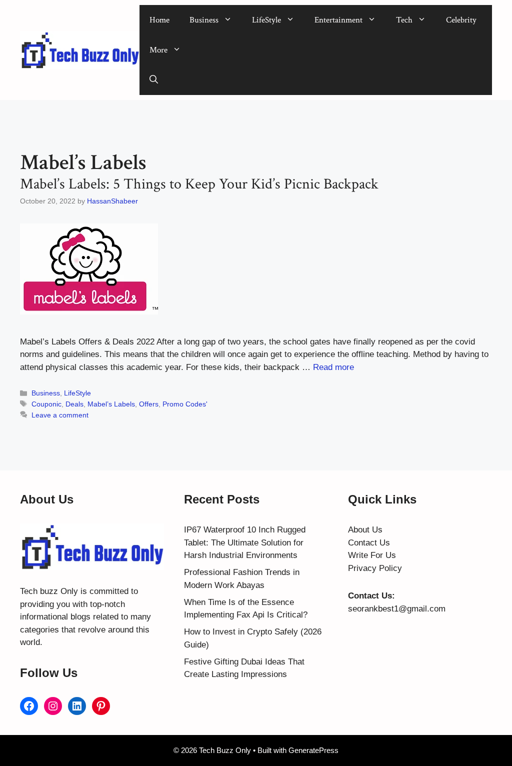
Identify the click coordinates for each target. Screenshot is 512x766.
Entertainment (338, 20)
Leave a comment (60, 415)
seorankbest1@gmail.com (397, 609)
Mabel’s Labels (111, 404)
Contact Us (369, 543)
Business (204, 20)
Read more (333, 367)
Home (160, 20)
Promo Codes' (185, 404)
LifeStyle (266, 20)
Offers (148, 404)
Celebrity (461, 20)
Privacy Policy (375, 568)
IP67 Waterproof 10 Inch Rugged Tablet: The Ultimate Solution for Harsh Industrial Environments (245, 542)
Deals (75, 404)
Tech (404, 20)
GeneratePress (313, 750)
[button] (154, 80)
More (159, 50)
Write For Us (372, 555)
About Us (365, 529)
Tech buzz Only (49, 591)
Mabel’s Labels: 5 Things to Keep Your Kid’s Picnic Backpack (199, 184)
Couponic (47, 404)
